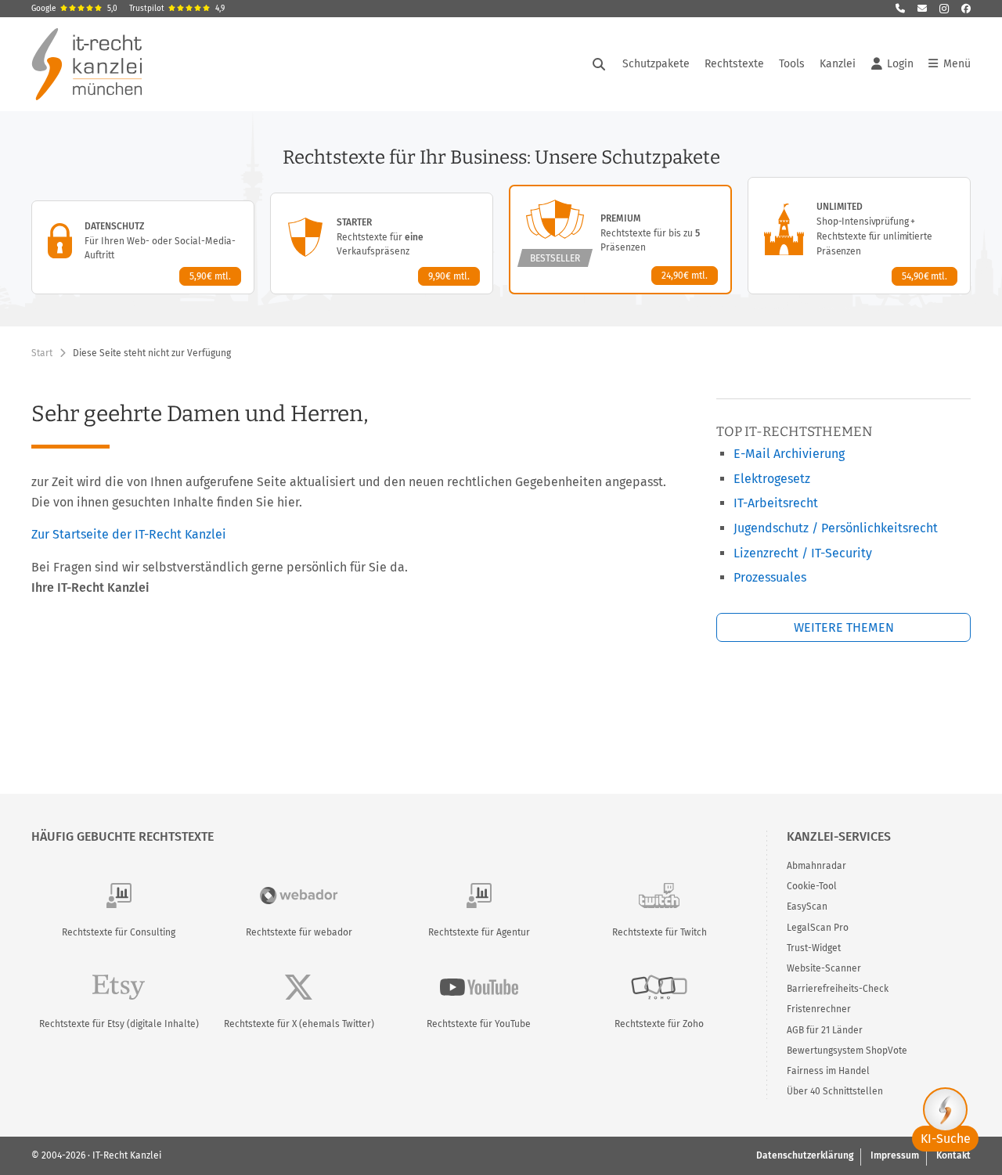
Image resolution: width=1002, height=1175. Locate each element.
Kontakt (953, 1155)
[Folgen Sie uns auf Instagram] (944, 8)
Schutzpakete (656, 63)
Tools (792, 63)
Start (41, 353)
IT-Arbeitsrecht (775, 503)
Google (74, 8)
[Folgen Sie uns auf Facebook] (966, 8)
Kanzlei (838, 63)
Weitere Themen (844, 627)
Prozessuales (769, 577)
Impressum (894, 1155)
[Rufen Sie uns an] (900, 8)
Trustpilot (177, 8)
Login (900, 63)
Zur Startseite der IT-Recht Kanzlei (128, 534)
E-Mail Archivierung (789, 453)
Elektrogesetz (771, 478)
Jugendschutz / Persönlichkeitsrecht (835, 528)
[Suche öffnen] (598, 64)
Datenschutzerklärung (804, 1155)
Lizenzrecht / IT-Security (802, 553)
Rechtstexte (734, 63)
